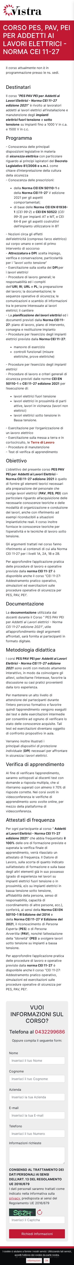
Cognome (16, 1071)
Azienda (15, 1090)
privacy (14, 1198)
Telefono (15, 1126)
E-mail (14, 1108)
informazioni (34, 1260)
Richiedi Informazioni (37, 1234)
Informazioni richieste (25, 1143)
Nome (13, 1053)
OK (46, 1260)
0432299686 (50, 1032)
